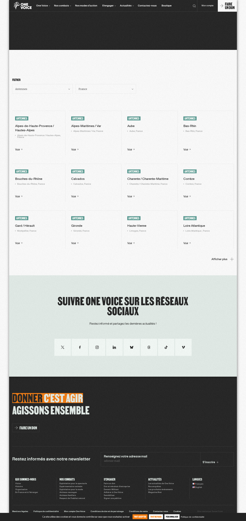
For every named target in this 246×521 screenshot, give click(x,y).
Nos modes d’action (86, 6)
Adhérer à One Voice (113, 492)
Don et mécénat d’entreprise (117, 487)
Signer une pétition (112, 498)
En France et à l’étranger (26, 492)
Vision (18, 484)
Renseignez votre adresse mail (125, 456)
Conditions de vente (138, 511)
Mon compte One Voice (74, 511)
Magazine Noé (154, 492)
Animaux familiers (68, 495)
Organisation (21, 490)
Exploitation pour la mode (71, 490)
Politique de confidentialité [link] (192, 517)
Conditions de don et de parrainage (107, 511)
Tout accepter (140, 516)
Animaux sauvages (68, 492)
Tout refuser (155, 516)
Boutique (167, 6)
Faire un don (109, 484)
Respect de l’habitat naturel (72, 498)
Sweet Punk (217, 511)
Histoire (19, 487)
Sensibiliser (109, 495)
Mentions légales (20, 511)
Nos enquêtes (154, 487)
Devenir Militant (111, 490)
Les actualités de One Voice (161, 484)
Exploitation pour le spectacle (73, 484)
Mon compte (208, 6)
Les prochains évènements (160, 490)
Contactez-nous (147, 6)
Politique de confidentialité (46, 511)
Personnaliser (172, 516)
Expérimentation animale (71, 487)
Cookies (177, 511)
